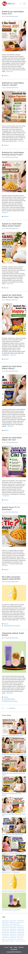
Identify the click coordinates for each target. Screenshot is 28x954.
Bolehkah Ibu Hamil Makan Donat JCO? (13, 13)
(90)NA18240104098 (20, 929)
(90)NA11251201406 (20, 922)
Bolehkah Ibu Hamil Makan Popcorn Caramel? (13, 84)
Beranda (6, 947)
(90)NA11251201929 (5, 924)
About (11, 947)
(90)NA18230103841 (5, 927)
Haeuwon (12, 939)
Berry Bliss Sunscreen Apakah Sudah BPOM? (11, 578)
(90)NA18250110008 (20, 934)
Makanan (6, 75)
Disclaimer (21, 947)
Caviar (22, 937)
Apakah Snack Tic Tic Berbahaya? (11, 508)
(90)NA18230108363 (13, 927)
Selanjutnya (12, 708)
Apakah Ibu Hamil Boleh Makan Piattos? (12, 367)
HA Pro (16, 939)
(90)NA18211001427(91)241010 (14, 924)
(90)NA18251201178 (7, 701)
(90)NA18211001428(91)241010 (7, 925)
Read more (10, 71)
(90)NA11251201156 (12, 922)
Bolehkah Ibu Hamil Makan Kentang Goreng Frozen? (13, 153)
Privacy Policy (14, 949)
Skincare (6, 623)
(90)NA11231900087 (13, 920)
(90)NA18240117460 (20, 930)
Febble (9, 939)
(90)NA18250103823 (5, 934)
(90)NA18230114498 (5, 929)
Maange (19, 939)
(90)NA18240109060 (5, 930)
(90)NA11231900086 (5, 920)
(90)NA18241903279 (12, 932)
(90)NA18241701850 (5, 932)
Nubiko (22, 939)
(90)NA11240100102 (20, 920)
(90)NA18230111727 (20, 927)
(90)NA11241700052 (5, 922)
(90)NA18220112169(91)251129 (18, 925)
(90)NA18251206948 (12, 937)
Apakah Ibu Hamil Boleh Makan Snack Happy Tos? (12, 296)
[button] (20, 4)
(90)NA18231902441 (13, 929)
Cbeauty (15, 701)
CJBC (6, 939)
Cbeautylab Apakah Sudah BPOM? (13, 634)
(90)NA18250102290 (9, 699)
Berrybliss (17, 625)
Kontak (15, 947)
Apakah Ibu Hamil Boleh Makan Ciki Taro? (12, 439)
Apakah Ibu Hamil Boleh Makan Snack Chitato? (12, 225)
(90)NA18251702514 (9, 625)
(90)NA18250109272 (13, 934)
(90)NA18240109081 (13, 930)
